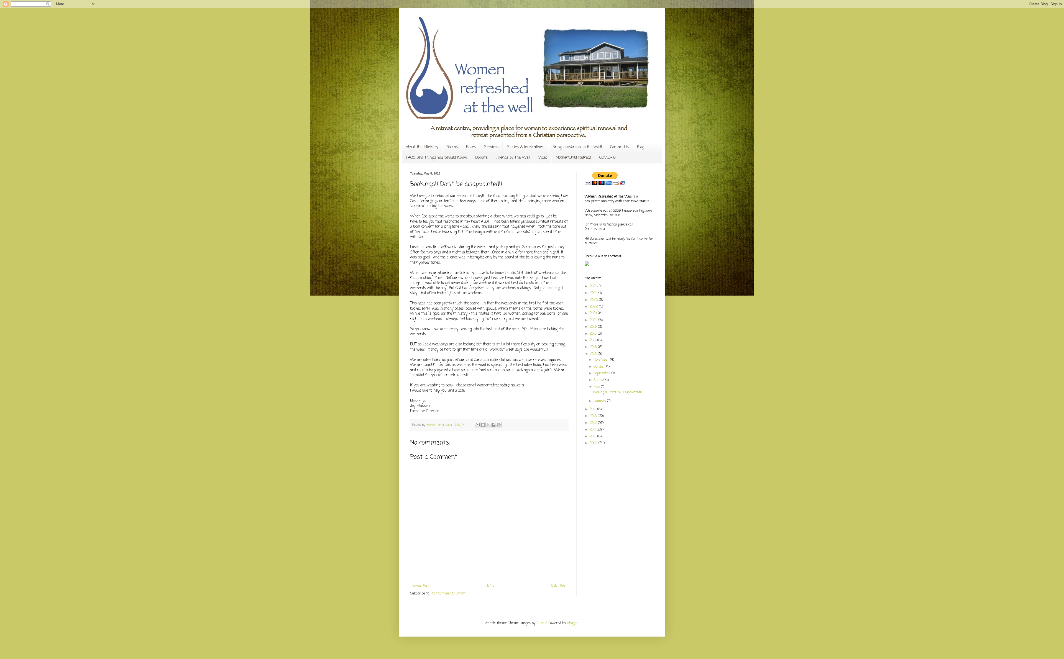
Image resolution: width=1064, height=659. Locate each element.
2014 (593, 409)
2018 (594, 333)
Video (542, 158)
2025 (594, 286)
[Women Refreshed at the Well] (587, 265)
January (600, 401)
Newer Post (420, 585)
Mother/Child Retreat (573, 158)
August (599, 380)
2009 (594, 443)
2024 (594, 293)
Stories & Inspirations (525, 147)
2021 (594, 313)
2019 (594, 326)
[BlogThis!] (483, 424)
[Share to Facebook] (493, 424)
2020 (594, 320)
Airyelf (541, 623)
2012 (594, 422)
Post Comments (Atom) (448, 593)
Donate (481, 158)
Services (491, 147)
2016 (594, 347)
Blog (640, 147)
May (597, 386)
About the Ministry (422, 147)
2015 (594, 354)
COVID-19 (607, 158)
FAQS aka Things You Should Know (436, 158)
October (600, 366)
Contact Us (619, 147)
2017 (593, 340)
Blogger (572, 623)
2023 (594, 300)
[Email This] (477, 424)
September (603, 373)
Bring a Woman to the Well (577, 147)
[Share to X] (488, 424)
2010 (593, 436)
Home (490, 585)
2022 (594, 306)
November (602, 359)
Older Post (559, 585)
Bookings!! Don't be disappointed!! (617, 392)
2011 (593, 429)
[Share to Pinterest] (499, 424)
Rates (471, 147)
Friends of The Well (513, 158)
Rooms (452, 147)
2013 (594, 416)
